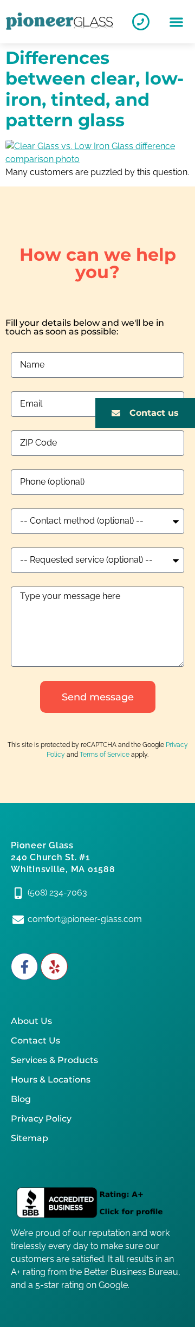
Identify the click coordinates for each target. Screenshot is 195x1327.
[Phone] (141, 21)
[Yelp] (54, 966)
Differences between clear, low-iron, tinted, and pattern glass (94, 89)
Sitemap (29, 1138)
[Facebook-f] (24, 966)
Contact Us (35, 1040)
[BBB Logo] (97, 1203)
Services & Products (54, 1060)
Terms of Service (104, 754)
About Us (31, 1021)
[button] (176, 22)
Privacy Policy (41, 1118)
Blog (21, 1099)
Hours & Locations (50, 1079)
